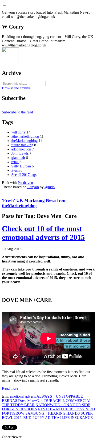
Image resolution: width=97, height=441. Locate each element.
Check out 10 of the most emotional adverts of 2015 (43, 232)
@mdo (49, 187)
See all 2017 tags (23, 175)
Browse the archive (16, 88)
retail (15, 162)
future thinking (22, 145)
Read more (10, 388)
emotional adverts (23, 396)
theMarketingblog (24, 141)
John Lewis (19, 153)
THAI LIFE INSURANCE (72, 418)
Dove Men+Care (30, 401)
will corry (18, 132)
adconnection (21, 149)
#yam (15, 170)
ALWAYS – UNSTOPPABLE (59, 396)
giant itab (18, 158)
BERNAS (9, 401)
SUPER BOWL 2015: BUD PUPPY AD (47, 415)
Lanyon (33, 187)
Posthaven (25, 183)
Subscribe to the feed (17, 112)
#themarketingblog (25, 136)
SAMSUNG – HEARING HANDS (52, 413)
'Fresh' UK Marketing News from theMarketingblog (34, 203)
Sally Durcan (21, 166)
